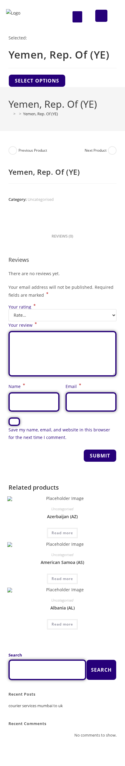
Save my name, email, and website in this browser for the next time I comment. (59, 433)
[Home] (10, 113)
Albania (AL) (62, 608)
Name (16, 386)
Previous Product (33, 150)
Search (15, 655)
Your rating (22, 307)
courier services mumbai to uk (35, 705)
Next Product (95, 150)
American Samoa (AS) (62, 562)
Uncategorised (41, 199)
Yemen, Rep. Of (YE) (40, 113)
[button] (77, 17)
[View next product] (112, 150)
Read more (62, 532)
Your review (22, 324)
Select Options (37, 80)
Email (73, 386)
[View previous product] (12, 150)
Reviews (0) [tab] (62, 236)
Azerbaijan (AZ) (62, 516)
